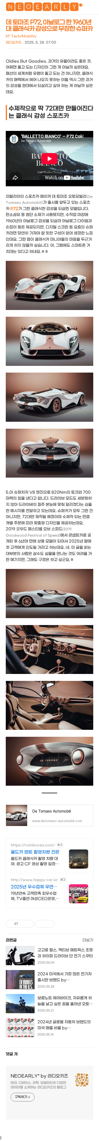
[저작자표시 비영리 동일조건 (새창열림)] (61, 924)
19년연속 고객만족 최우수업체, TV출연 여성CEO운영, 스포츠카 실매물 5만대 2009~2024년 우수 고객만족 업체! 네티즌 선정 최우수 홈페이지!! (34, 896)
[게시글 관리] (28, 923)
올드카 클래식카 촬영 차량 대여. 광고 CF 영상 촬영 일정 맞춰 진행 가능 (34, 861)
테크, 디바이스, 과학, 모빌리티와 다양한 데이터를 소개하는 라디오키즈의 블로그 (38, 1085)
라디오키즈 (13, 43)
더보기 (87, 940)
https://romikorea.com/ (33, 845)
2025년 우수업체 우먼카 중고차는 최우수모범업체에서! (34, 887)
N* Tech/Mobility (21, 36)
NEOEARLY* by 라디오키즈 (39, 1076)
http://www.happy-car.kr (34, 880)
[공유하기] (22, 923)
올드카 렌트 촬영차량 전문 (35, 852)
